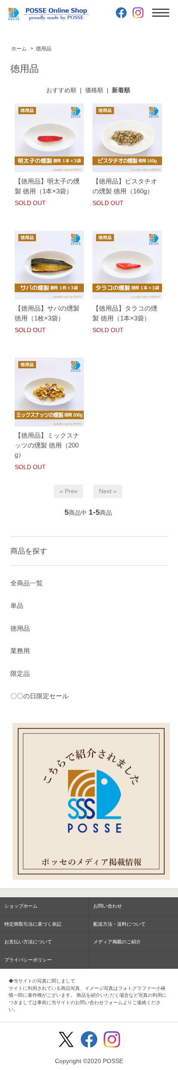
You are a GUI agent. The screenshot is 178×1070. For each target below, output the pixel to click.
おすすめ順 (61, 90)
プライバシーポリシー (28, 959)
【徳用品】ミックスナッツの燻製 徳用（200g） (47, 445)
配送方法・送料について (119, 924)
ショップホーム (21, 905)
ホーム (19, 49)
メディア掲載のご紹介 (117, 941)
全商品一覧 (26, 583)
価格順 (94, 90)
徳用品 (43, 49)
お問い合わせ (107, 905)
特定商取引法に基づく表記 (32, 924)
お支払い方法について (28, 941)
